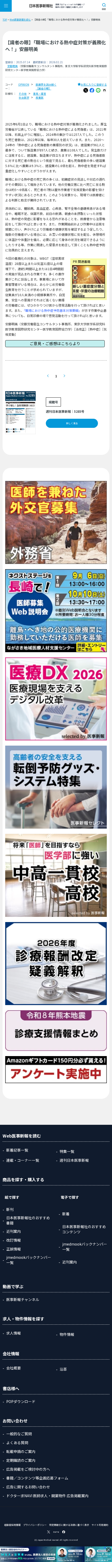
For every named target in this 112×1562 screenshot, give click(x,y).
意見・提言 (39, 94)
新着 (66, 1213)
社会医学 (24, 97)
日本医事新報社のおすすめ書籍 (28, 1220)
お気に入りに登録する (94, 84)
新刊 (10, 1209)
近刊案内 (13, 1231)
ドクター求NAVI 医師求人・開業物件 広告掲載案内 (47, 1495)
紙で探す (12, 1197)
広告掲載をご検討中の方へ (28, 1469)
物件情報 (67, 1334)
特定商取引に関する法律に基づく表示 (69, 1525)
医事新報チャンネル (22, 1299)
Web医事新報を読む (20, 19)
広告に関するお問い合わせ (28, 1486)
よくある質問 (17, 1442)
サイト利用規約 (100, 1525)
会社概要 (13, 1367)
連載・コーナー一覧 (22, 1160)
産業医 (39, 97)
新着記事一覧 (17, 1150)
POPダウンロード (20, 1401)
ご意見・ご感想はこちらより (55, 343)
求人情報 (13, 1333)
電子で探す (70, 1197)
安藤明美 (12, 66)
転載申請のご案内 (20, 1451)
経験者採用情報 (12, 1525)
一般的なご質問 (19, 1433)
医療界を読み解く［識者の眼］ (46, 86)
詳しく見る (72, 423)
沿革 (63, 1369)
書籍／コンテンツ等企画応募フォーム (37, 1478)
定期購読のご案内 (20, 1460)
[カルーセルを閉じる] (108, 1549)
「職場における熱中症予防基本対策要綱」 (53, 310)
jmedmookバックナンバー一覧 (28, 1260)
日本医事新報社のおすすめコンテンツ (84, 1229)
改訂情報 (13, 1240)
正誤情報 (13, 1249)
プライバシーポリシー (35, 1525)
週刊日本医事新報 (74, 1160)
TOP (5, 19)
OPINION (23, 84)
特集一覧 (67, 1151)
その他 (23, 94)
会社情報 (11, 1353)
